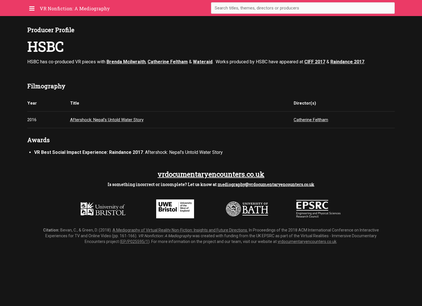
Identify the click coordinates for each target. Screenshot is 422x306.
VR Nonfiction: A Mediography (75, 8)
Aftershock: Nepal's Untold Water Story (107, 119)
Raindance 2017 (347, 61)
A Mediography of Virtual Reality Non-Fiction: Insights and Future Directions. (180, 230)
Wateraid (202, 61)
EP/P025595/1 (134, 241)
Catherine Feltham (168, 61)
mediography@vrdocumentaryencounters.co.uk (266, 184)
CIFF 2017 (314, 61)
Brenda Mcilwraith (126, 61)
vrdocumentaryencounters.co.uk (211, 174)
